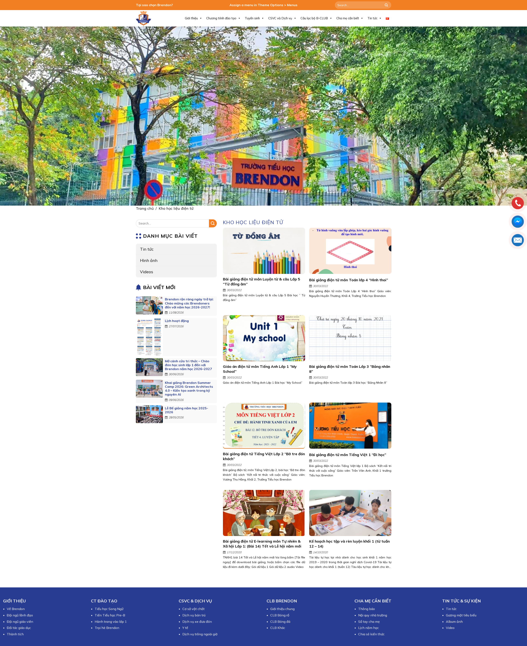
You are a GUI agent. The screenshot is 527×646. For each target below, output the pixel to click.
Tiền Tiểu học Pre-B (110, 615)
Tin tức (372, 18)
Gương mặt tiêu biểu (461, 615)
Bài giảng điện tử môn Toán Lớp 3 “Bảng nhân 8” (349, 369)
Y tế (185, 628)
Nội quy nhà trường (372, 615)
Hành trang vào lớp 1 (111, 621)
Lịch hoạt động (177, 321)
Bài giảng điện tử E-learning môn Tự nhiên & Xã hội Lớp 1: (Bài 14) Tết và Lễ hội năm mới (262, 543)
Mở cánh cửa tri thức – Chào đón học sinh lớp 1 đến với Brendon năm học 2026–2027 (188, 365)
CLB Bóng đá (280, 621)
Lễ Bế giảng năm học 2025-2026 (186, 410)
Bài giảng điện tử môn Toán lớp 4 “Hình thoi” (348, 279)
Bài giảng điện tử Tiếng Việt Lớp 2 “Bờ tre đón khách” (264, 456)
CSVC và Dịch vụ (280, 18)
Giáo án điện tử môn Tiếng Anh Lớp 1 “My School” (260, 369)
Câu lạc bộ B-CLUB (314, 18)
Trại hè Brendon (107, 628)
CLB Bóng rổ (279, 615)
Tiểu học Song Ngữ (109, 609)
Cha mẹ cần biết (347, 18)
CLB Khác (277, 628)
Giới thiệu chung (282, 609)
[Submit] (386, 5)
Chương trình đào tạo (221, 18)
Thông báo (366, 609)
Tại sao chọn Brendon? (154, 5)
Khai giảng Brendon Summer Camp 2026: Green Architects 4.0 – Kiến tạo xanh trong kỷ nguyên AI (189, 389)
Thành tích (15, 634)
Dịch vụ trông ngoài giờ (199, 634)
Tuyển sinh (252, 18)
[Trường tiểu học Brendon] (146, 18)
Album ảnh (454, 621)
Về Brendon (16, 609)
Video (450, 628)
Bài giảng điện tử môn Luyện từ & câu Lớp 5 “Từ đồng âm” (261, 281)
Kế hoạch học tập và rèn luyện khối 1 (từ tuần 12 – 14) (349, 543)
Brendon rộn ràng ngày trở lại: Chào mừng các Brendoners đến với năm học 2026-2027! (189, 303)
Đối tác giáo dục (19, 628)
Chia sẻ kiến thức (371, 634)
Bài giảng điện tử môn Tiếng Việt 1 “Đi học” (347, 454)
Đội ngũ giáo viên (20, 621)
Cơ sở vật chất (193, 609)
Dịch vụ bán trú (193, 615)
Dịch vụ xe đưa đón (197, 621)
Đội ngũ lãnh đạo (20, 615)
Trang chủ (145, 208)
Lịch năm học (368, 628)
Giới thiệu (191, 18)
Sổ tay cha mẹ (369, 621)
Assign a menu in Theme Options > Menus (263, 5)
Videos (146, 271)
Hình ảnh (148, 260)
